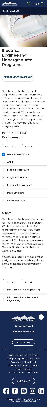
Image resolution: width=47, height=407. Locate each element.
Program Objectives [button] (18, 170)
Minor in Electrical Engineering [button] (23, 289)
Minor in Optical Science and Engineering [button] (22, 299)
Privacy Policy (27, 358)
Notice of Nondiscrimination (20, 371)
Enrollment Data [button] (16, 200)
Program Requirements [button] (20, 185)
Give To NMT (23, 381)
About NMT (29, 362)
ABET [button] (10, 162)
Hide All (29, 147)
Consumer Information (19, 355)
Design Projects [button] (15, 193)
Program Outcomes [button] (18, 177)
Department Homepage (18, 77)
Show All (10, 147)
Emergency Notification (19, 365)
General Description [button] (18, 154)
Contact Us (23, 342)
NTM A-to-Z (32, 372)
